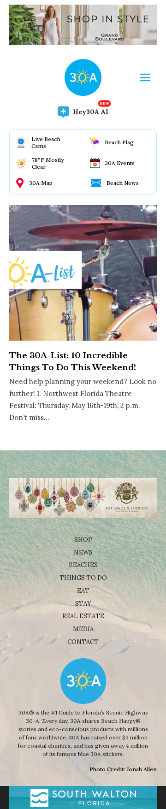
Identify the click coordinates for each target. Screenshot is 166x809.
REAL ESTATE (83, 616)
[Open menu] (145, 77)
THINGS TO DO (83, 578)
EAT (83, 591)
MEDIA (83, 629)
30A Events (120, 162)
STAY (83, 604)
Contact (83, 642)
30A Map (41, 182)
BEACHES (83, 565)
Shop (83, 539)
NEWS (83, 552)
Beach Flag (119, 142)
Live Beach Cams (45, 142)
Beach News (123, 182)
